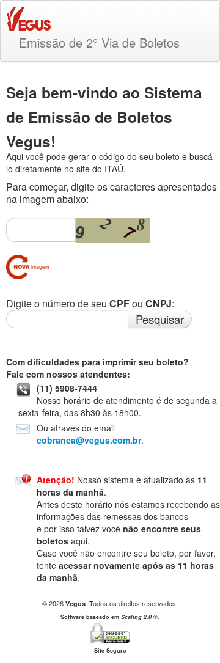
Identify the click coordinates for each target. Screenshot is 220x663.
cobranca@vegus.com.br (89, 440)
